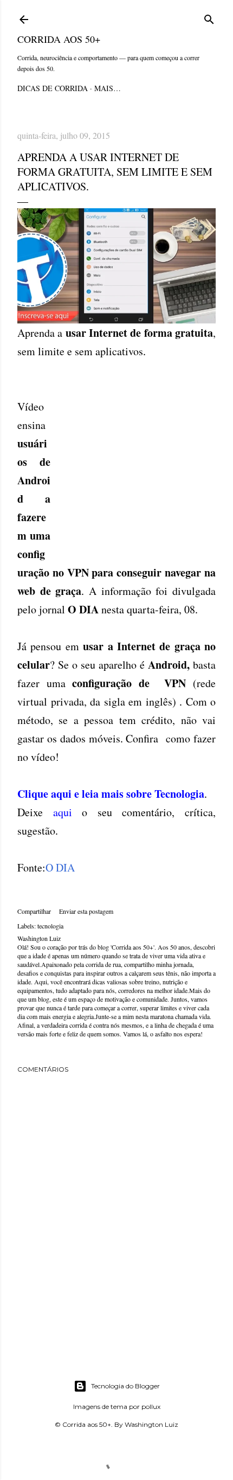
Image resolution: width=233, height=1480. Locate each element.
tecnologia (50, 925)
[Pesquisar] (209, 18)
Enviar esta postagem (86, 911)
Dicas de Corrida (52, 88)
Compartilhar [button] (34, 911)
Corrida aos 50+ (58, 39)
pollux (150, 1406)
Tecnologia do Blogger (125, 1386)
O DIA (60, 867)
